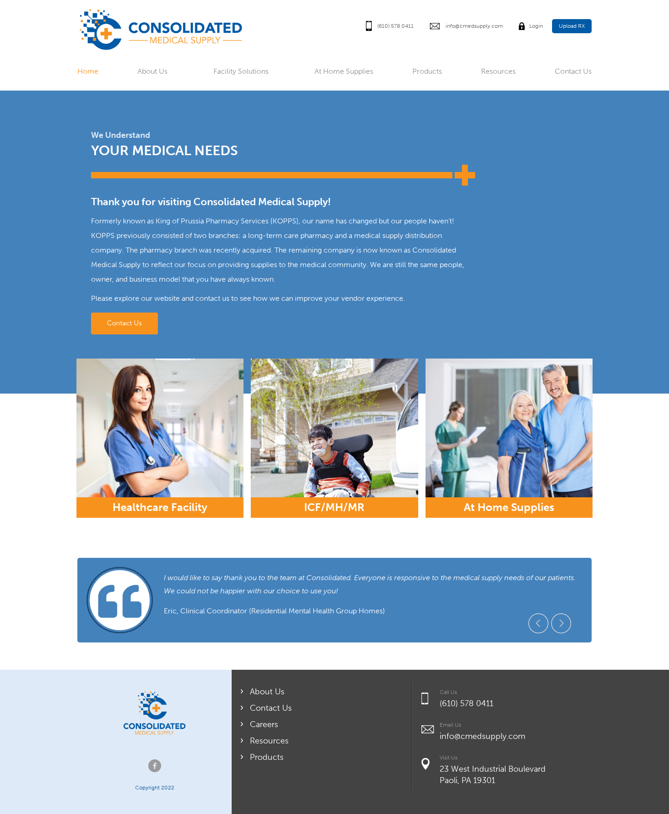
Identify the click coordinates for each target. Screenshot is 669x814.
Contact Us (573, 71)
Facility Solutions (241, 71)
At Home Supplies (343, 71)
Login (536, 26)
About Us (152, 71)
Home (87, 71)
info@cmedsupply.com (474, 26)
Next (561, 623)
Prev (538, 623)
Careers (264, 724)
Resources (498, 71)
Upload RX (572, 26)
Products (427, 71)
